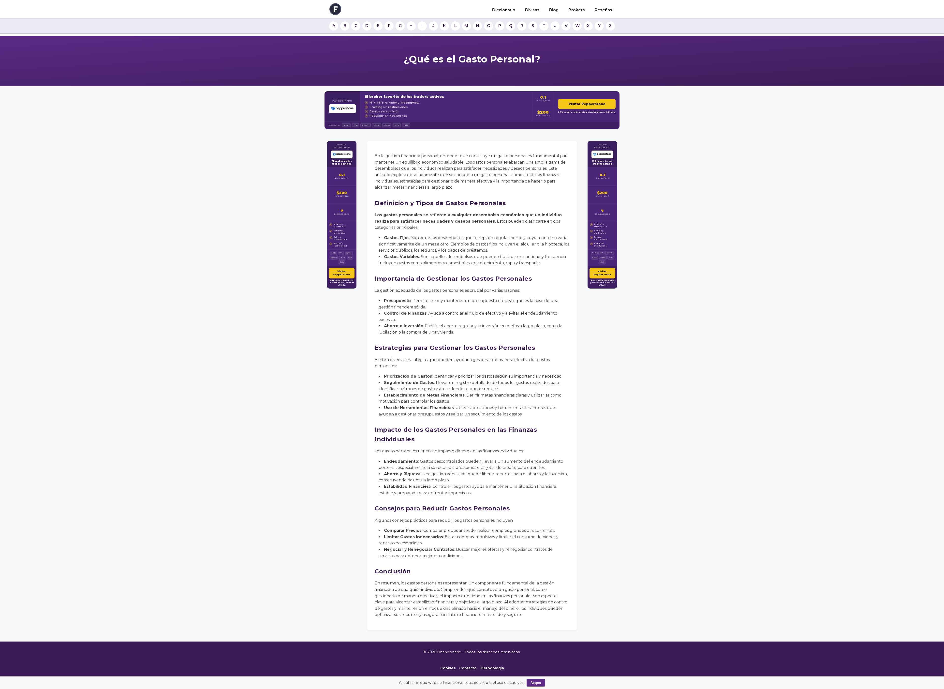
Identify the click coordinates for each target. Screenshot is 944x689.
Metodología (492, 668)
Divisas (532, 10)
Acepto (536, 683)
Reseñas (603, 10)
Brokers (576, 10)
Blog (554, 10)
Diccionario (503, 10)
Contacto (468, 668)
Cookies (448, 668)
